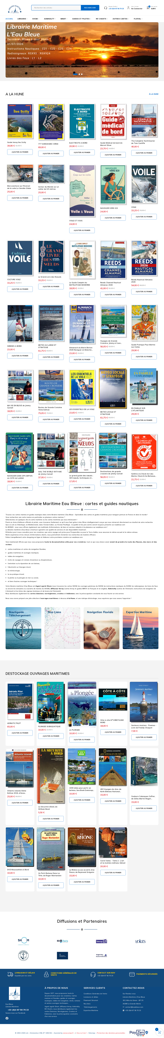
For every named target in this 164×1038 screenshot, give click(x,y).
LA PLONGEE (74, 730)
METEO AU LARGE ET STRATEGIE (47, 346)
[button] (20, 152)
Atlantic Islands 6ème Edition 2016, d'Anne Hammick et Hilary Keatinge (19, 793)
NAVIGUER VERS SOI (109, 208)
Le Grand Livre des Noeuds (49, 277)
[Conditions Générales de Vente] (46, 974)
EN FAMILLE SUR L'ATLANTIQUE (138, 409)
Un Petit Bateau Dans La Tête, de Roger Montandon (49, 874)
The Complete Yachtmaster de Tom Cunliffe (143, 142)
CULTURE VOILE (14, 279)
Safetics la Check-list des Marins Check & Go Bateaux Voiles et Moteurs (143, 476)
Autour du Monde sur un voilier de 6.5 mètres (48, 188)
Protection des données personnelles (111, 1033)
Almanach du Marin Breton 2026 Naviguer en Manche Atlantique (80, 350)
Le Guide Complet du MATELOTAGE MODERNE (79, 284)
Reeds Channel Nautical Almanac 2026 (110, 284)
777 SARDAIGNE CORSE (48, 144)
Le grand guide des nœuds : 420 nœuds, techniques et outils (81, 478)
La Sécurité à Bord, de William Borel (47, 808)
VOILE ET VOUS (76, 221)
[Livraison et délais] (10, 974)
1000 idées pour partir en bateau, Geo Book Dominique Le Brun (81, 790)
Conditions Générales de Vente (64, 974)
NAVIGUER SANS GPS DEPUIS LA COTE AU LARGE (19, 477)
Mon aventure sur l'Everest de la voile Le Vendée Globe (19, 187)
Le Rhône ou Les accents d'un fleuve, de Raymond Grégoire (81, 871)
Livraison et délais (25, 973)
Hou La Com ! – (83, 1033)
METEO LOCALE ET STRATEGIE (108, 413)
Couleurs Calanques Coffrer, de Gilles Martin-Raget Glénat (143, 798)
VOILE (133, 207)
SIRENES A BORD (14, 346)
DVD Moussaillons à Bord (18, 870)
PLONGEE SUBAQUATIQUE (49, 726)
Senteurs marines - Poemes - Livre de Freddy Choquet (143, 726)
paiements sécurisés (146, 974)
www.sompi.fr (68, 1033)
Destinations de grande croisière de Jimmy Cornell (111, 472)
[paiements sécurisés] (132, 974)
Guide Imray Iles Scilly (16, 142)
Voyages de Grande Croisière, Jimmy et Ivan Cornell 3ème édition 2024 (111, 343)
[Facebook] (7, 1018)
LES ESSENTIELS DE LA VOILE (81, 409)
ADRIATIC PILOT (14, 723)
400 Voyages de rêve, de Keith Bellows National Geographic (110, 791)
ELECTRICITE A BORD (78, 143)
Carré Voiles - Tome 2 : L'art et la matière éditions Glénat (113, 862)
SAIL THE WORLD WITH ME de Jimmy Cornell (50, 473)
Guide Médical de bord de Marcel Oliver (111, 144)
